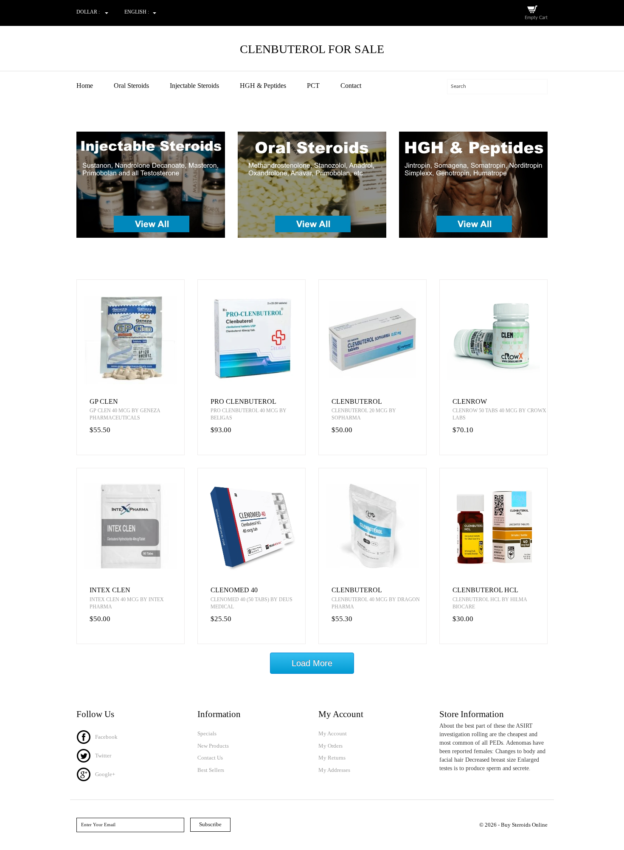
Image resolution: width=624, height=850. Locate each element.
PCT (313, 85)
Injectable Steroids (194, 85)
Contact (350, 85)
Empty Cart (536, 17)
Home (84, 85)
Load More (312, 663)
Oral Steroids (131, 85)
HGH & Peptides (263, 85)
